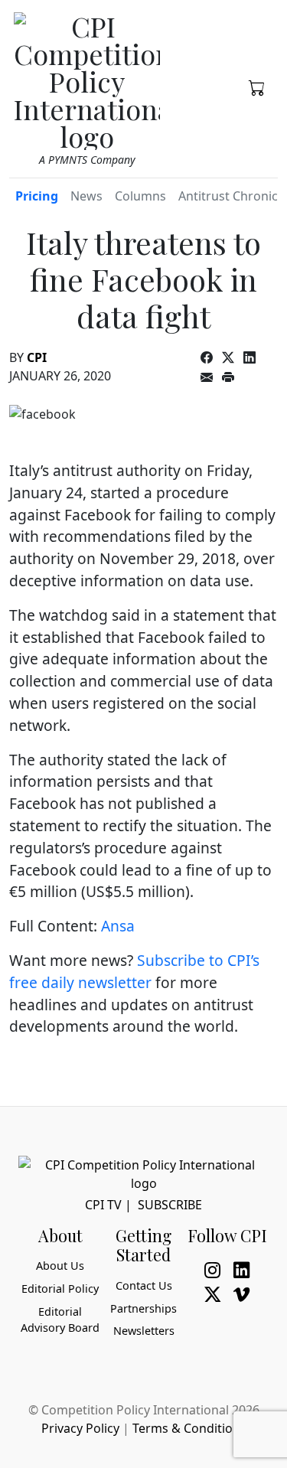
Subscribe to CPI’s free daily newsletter (134, 971)
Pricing (36, 196)
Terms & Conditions (189, 1428)
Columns (140, 196)
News (86, 196)
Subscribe (170, 1204)
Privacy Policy (80, 1428)
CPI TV (103, 1204)
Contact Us (144, 1285)
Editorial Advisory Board (60, 1320)
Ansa (118, 925)
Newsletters (143, 1330)
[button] (257, 86)
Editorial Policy (60, 1288)
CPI (37, 357)
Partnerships (143, 1308)
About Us (60, 1265)
